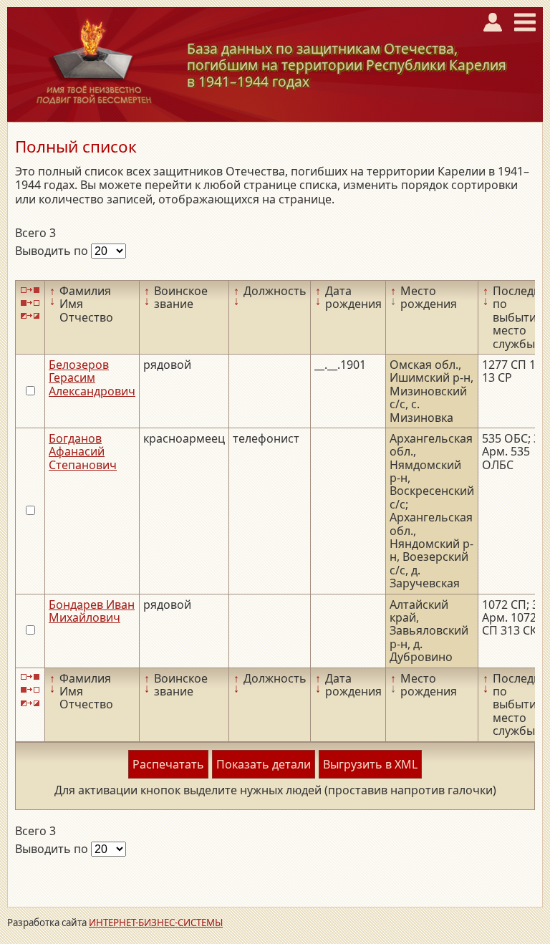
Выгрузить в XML (370, 764)
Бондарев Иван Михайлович (92, 611)
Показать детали (263, 764)
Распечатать (168, 764)
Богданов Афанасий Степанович (83, 451)
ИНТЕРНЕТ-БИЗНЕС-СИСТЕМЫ (156, 922)
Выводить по (53, 251)
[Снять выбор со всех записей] (30, 302)
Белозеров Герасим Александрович (92, 378)
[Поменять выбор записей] (30, 316)
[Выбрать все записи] (30, 289)
